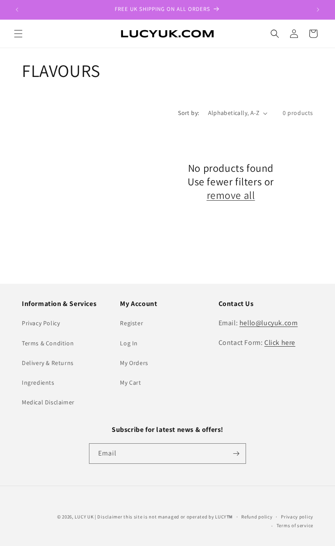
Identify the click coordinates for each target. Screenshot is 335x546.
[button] (18, 33)
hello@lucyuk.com (268, 322)
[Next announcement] (318, 9)
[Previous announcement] (17, 9)
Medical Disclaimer (48, 402)
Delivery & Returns (48, 363)
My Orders (134, 363)
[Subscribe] (236, 453)
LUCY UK (84, 517)
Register (131, 323)
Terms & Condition (48, 343)
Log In (129, 343)
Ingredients (38, 382)
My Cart (130, 382)
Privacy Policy (41, 323)
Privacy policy (297, 517)
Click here (279, 342)
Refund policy (256, 517)
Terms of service (295, 525)
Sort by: (188, 113)
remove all (231, 195)
